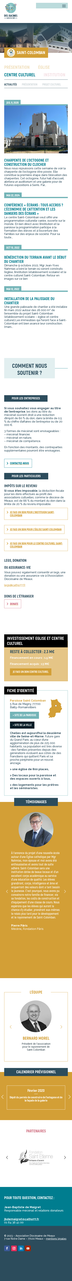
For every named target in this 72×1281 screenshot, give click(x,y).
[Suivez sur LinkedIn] (21, 1248)
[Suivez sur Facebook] (7, 1248)
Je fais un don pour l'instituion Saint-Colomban (32, 514)
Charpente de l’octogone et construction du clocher (26, 162)
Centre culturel (19, 75)
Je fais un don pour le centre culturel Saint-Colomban (36, 545)
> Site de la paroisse (24, 715)
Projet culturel (51, 84)
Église (44, 67)
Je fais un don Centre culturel (31, 672)
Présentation (17, 67)
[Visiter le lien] (10, 11)
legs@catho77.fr (14, 585)
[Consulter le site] (36, 1158)
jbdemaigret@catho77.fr (21, 1219)
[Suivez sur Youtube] (28, 1248)
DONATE (14, 604)
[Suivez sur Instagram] (14, 1248)
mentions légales (56, 1238)
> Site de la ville (22, 725)
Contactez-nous (19, 463)
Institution (54, 75)
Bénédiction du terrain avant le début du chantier (35, 259)
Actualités (10, 84)
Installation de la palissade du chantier (29, 301)
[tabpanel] (36, 38)
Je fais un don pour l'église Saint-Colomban (36, 529)
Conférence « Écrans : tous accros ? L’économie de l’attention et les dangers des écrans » (33, 209)
